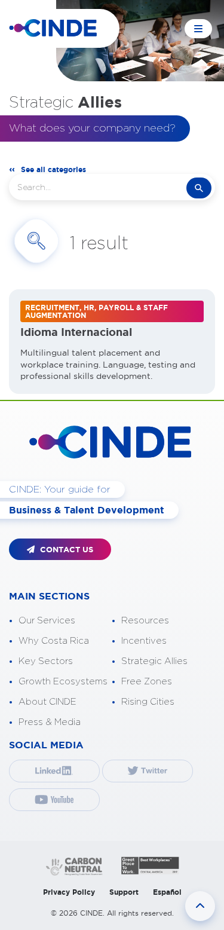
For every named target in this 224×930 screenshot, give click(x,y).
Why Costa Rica (54, 641)
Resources (145, 620)
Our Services (47, 620)
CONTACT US (65, 549)
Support (124, 892)
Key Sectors (46, 661)
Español (167, 892)
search (198, 188)
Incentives (144, 641)
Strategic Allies (154, 661)
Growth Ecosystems (63, 681)
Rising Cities (147, 702)
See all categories (53, 169)
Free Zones (146, 681)
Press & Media (50, 722)
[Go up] (200, 906)
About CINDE (47, 702)
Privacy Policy (69, 892)
